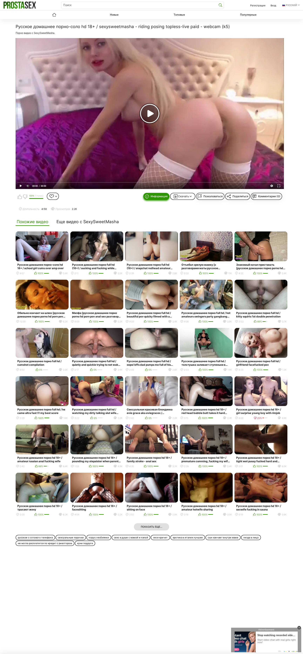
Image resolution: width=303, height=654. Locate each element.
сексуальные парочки (71, 537)
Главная (54, 14)
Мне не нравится (25, 196)
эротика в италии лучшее (188, 537)
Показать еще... (151, 526)
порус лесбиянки (99, 537)
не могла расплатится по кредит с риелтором (45, 543)
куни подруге (85, 543)
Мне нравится (19, 196)
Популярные (248, 14)
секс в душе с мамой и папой (131, 537)
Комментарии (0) (269, 196)
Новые (114, 14)
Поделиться (240, 196)
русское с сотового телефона (35, 537)
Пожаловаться (213, 196)
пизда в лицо (251, 537)
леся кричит (160, 537)
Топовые (179, 14)
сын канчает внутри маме (223, 537)
